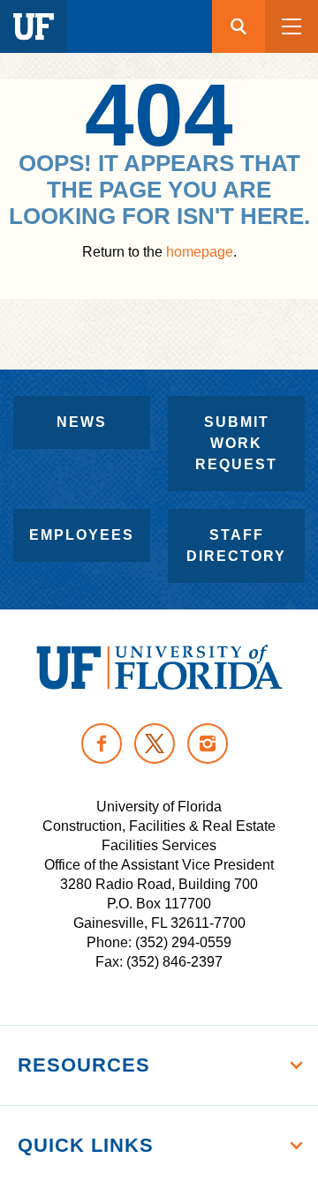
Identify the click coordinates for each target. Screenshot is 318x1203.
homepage (199, 251)
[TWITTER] (154, 743)
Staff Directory (236, 545)
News (82, 422)
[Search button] (238, 26)
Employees (81, 534)
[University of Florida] (159, 667)
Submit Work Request (236, 443)
